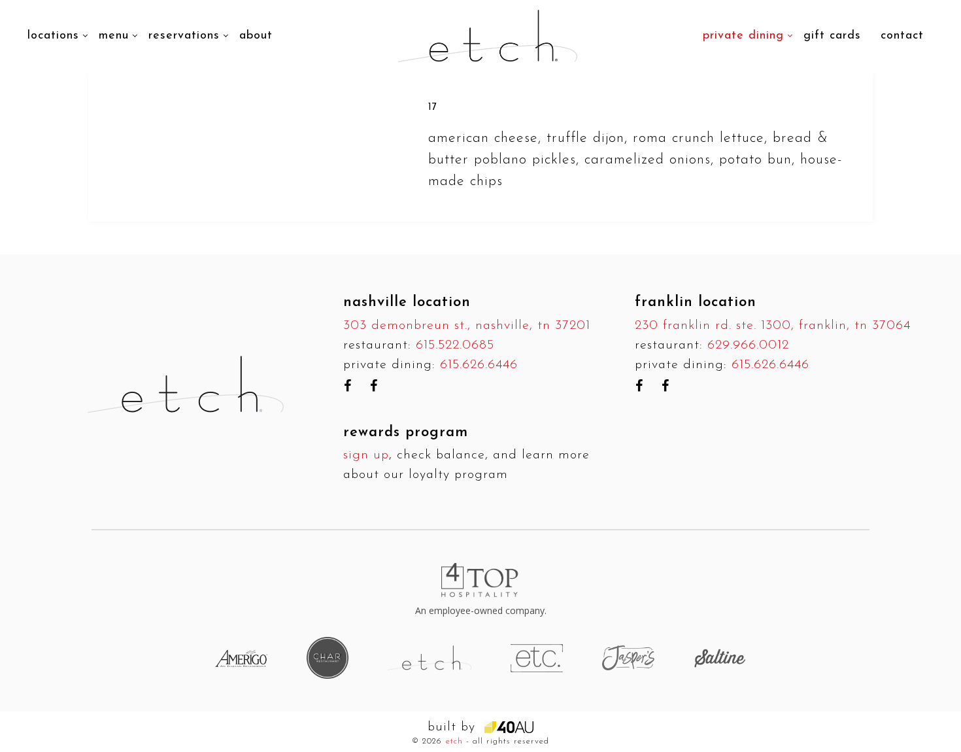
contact (902, 36)
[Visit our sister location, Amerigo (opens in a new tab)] (241, 658)
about (256, 36)
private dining (743, 36)
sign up (366, 455)
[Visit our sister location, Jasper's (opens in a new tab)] (628, 657)
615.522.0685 (455, 345)
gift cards (832, 36)
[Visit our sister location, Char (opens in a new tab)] (327, 657)
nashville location (407, 302)
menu (114, 36)
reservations (184, 36)
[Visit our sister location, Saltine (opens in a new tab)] (720, 657)
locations (53, 36)
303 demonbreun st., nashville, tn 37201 (466, 325)
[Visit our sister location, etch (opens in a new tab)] (429, 657)
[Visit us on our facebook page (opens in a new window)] (348, 386)
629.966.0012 (748, 345)
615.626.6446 (479, 364)
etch (454, 741)
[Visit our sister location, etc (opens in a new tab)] (537, 657)
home (307, 16)
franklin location (695, 302)
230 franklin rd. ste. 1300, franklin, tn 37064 (773, 325)
